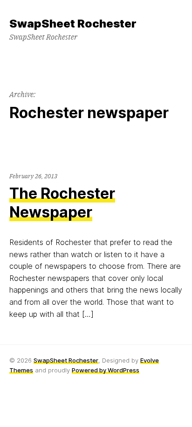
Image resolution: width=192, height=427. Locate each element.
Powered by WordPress (105, 370)
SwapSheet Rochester (66, 360)
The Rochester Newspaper (62, 202)
